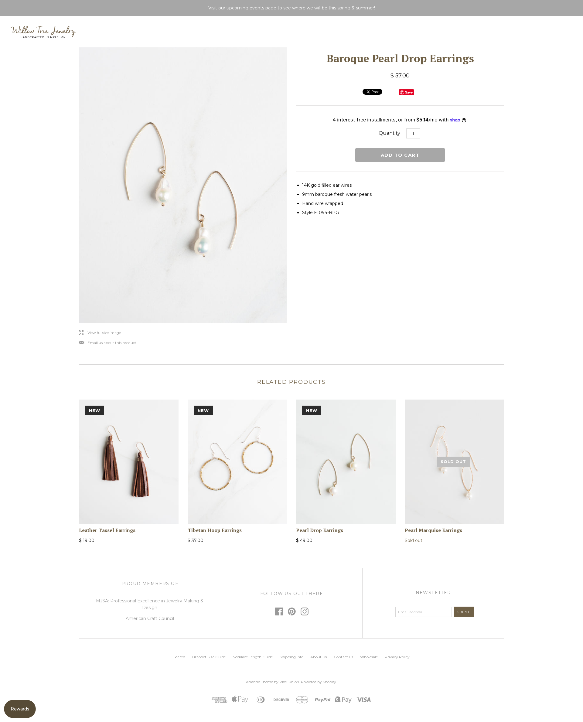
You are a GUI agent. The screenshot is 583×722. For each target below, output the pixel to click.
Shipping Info (291, 657)
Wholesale (369, 657)
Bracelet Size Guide (209, 657)
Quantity (389, 133)
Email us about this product (107, 343)
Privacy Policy (397, 657)
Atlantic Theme (259, 681)
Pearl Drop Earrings (319, 530)
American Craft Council (150, 618)
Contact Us (343, 657)
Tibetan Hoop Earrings (215, 530)
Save (409, 92)
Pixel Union (289, 681)
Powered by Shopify (318, 681)
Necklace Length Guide (253, 657)
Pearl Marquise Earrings (433, 530)
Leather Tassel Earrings (107, 530)
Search (179, 657)
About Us (318, 657)
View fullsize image (100, 332)
